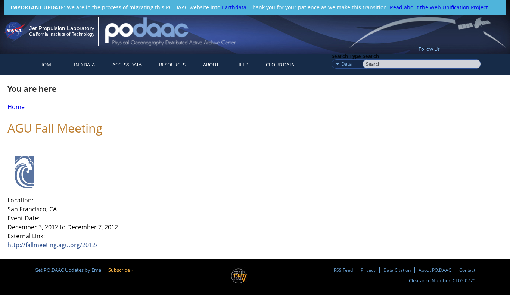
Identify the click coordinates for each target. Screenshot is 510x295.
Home (46, 64)
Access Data (127, 64)
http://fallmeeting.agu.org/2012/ (52, 245)
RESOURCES (172, 64)
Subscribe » (120, 270)
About (211, 64)
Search (371, 56)
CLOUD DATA (280, 64)
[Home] (177, 31)
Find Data (83, 64)
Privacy (368, 270)
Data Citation (397, 270)
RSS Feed (343, 270)
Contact (467, 270)
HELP (242, 64)
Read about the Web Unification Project (439, 7)
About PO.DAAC (435, 270)
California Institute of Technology (61, 34)
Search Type (346, 56)
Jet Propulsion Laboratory (61, 28)
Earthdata (234, 7)
